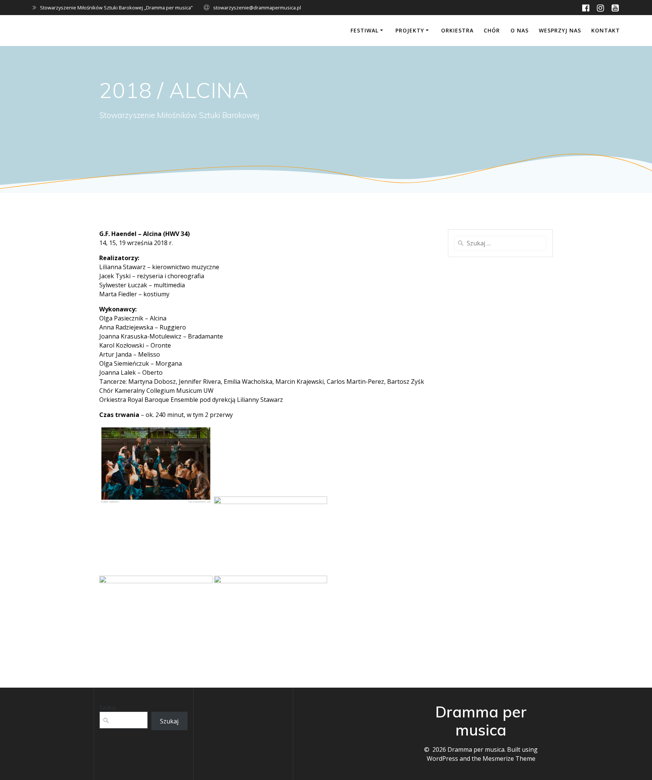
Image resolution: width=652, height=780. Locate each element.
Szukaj (108, 707)
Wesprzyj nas (560, 30)
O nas (520, 30)
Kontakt (605, 30)
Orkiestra (457, 30)
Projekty (409, 30)
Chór (492, 30)
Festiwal (364, 30)
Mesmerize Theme (509, 758)
